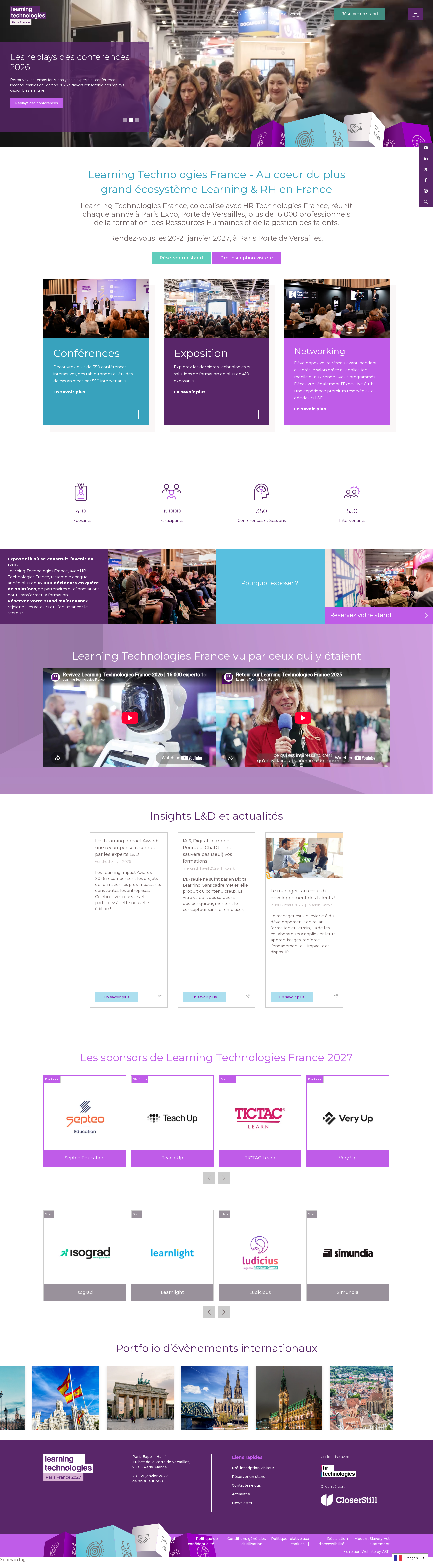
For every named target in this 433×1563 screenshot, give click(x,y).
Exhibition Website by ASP (366, 1551)
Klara (260, 1292)
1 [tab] (125, 120)
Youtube (426, 148)
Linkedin (426, 158)
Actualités (241, 1494)
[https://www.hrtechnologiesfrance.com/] (338, 1476)
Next (224, 1178)
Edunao (172, 1292)
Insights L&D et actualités (216, 815)
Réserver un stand (359, 13)
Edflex (85, 1292)
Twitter (426, 169)
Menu (415, 16)
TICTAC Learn (260, 1158)
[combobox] (410, 1558)
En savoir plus (190, 392)
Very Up (348, 1158)
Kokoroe (347, 1292)
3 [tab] (137, 120)
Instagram (426, 191)
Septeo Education (85, 1158)
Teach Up (172, 1158)
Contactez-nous (246, 1485)
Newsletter (242, 1503)
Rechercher (426, 201)
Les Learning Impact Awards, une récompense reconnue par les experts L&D (128, 847)
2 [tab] (131, 120)
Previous (209, 1178)
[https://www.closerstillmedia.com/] (349, 1504)
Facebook (426, 180)
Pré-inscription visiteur (44, 102)
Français (411, 1558)
